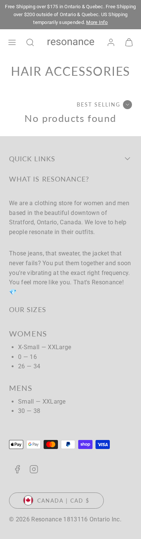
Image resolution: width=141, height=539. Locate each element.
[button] (12, 42)
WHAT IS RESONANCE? (49, 179)
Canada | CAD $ (63, 500)
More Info (97, 22)
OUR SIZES (27, 309)
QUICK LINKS (32, 159)
